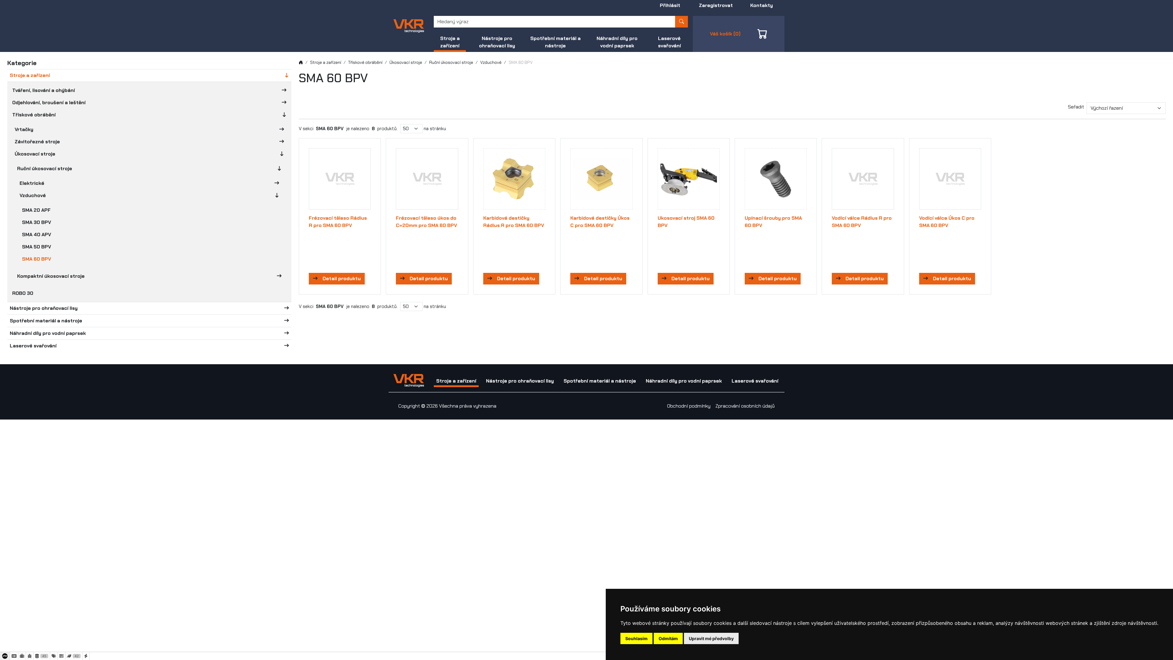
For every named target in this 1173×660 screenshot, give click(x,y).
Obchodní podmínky (689, 406)
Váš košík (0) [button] (725, 34)
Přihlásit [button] (670, 5)
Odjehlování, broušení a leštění (49, 102)
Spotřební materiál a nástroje (555, 42)
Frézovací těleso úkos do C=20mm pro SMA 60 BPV (426, 222)
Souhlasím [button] (636, 638)
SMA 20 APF (36, 210)
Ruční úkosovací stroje (44, 168)
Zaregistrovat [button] (716, 5)
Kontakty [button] (761, 5)
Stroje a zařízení (450, 42)
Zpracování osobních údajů (745, 406)
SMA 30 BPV (36, 222)
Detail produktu (342, 278)
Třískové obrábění (34, 115)
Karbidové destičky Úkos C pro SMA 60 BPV (600, 222)
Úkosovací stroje (35, 154)
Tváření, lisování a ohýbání (43, 90)
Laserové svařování (669, 42)
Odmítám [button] (668, 638)
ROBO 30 (22, 293)
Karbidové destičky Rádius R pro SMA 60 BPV (513, 222)
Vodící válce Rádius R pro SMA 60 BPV (862, 222)
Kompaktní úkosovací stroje (51, 276)
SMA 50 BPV (36, 247)
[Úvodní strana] (301, 62)
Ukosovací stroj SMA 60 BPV (686, 222)
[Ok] (681, 22)
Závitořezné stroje (37, 141)
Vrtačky (24, 129)
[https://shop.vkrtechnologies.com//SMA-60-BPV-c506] (408, 25)
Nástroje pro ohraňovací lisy (497, 42)
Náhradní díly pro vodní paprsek (617, 42)
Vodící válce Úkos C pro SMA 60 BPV (946, 222)
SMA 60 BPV (36, 259)
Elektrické (32, 183)
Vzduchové (33, 195)
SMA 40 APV (36, 234)
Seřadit (1076, 107)
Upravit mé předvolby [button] (711, 638)
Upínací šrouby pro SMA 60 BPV (773, 222)
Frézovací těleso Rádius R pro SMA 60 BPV (338, 222)
